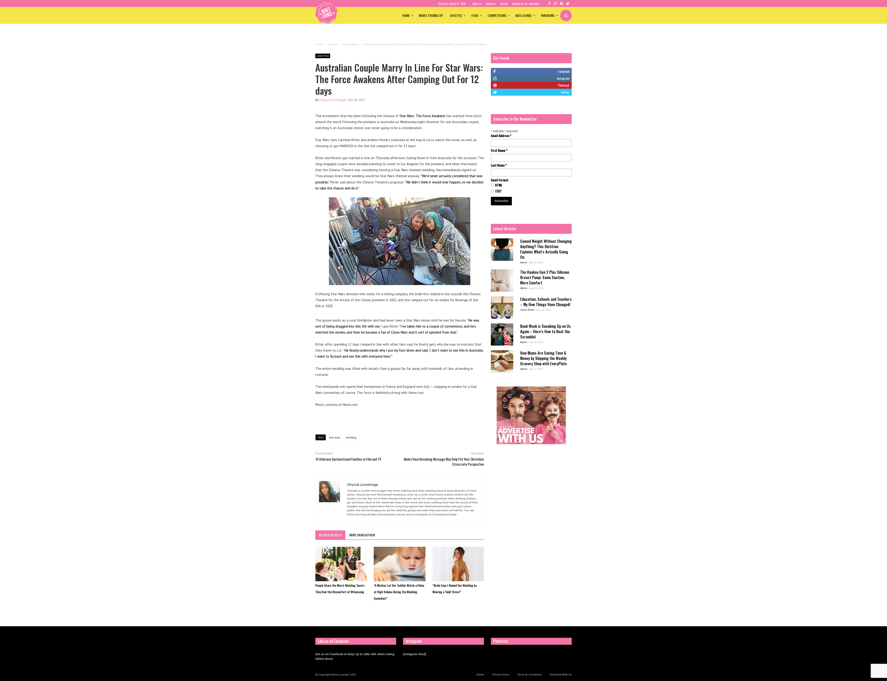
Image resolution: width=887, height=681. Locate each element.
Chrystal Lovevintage (332, 100)
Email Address (501, 135)
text (498, 191)
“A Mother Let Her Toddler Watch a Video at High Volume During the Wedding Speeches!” (399, 592)
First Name (499, 150)
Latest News (322, 55)
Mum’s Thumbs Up (431, 15)
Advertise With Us (561, 674)
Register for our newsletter (525, 4)
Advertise (490, 4)
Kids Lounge (523, 15)
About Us (477, 4)
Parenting (547, 15)
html (498, 185)
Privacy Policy (500, 674)
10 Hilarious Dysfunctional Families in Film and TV (348, 459)
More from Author (362, 534)
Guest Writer (527, 309)
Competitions (497, 15)
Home (406, 15)
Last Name (499, 165)
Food (474, 15)
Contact (503, 4)
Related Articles (330, 534)
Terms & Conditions (529, 674)
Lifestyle (456, 15)
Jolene (523, 262)
